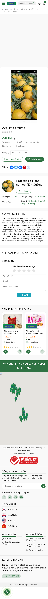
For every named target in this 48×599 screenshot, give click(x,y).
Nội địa (36, 142)
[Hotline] (7, 592)
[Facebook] (4, 497)
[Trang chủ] (11, 3)
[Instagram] (15, 497)
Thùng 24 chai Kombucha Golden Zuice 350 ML (34, 333)
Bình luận (24, 295)
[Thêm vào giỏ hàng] (5, 351)
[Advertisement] (24, 42)
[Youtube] (21, 497)
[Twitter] (10, 497)
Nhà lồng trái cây (24, 142)
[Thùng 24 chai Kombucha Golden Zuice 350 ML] (35, 321)
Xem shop (23, 191)
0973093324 (39, 197)
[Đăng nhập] (39, 3)
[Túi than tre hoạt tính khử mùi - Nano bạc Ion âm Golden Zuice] (12, 321)
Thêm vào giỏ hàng (12, 159)
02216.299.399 (12, 576)
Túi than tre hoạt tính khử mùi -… (11, 332)
